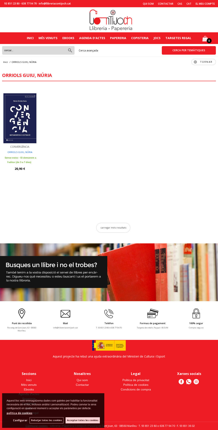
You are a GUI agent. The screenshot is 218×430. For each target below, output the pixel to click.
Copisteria (140, 38)
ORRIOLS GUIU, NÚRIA (19, 152)
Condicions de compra (136, 389)
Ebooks (68, 38)
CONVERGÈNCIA (19, 147)
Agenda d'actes (92, 38)
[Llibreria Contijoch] (111, 19)
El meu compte (205, 4)
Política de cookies (135, 384)
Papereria (118, 38)
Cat (188, 4)
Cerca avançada (88, 50)
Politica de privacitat (135, 380)
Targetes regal (178, 38)
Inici (30, 38)
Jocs (157, 38)
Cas (180, 4)
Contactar (165, 4)
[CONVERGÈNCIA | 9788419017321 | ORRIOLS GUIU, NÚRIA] (19, 115)
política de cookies (19, 413)
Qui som (148, 4)
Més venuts (48, 38)
